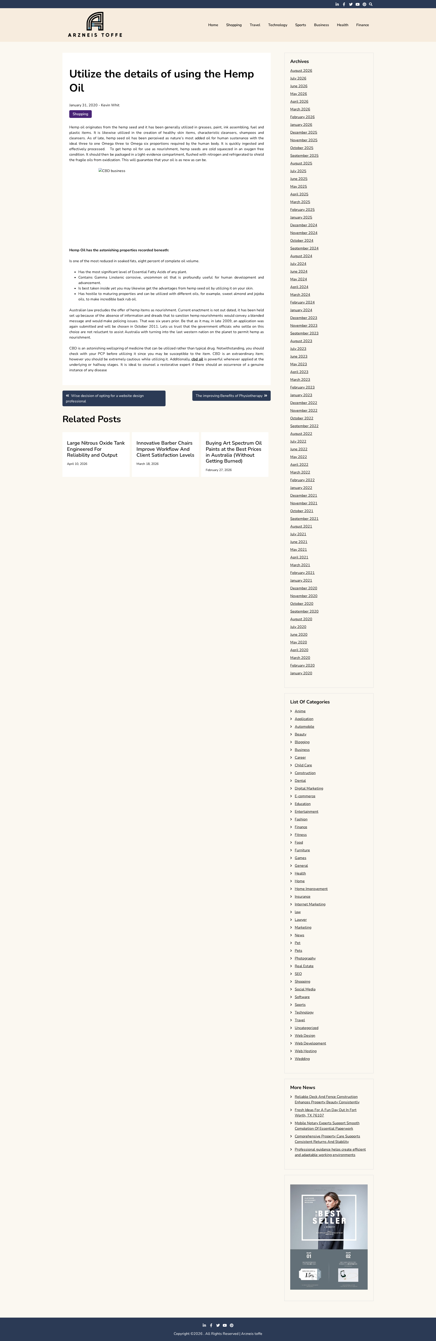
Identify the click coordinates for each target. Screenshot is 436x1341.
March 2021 (300, 565)
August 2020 (301, 619)
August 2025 (301, 163)
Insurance (302, 896)
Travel (255, 24)
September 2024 (304, 248)
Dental (300, 780)
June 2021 (298, 541)
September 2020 (304, 611)
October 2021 (301, 510)
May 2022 (298, 456)
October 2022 (301, 418)
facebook (344, 4)
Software (302, 997)
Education (303, 803)
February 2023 (302, 387)
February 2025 (302, 209)
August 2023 (301, 341)
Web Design (305, 1035)
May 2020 (298, 642)
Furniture (302, 850)
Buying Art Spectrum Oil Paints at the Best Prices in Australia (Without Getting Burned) (234, 452)
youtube (357, 4)
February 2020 (302, 665)
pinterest (364, 4)
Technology (277, 24)
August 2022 (301, 433)
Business (321, 24)
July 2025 (298, 171)
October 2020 (301, 603)
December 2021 (303, 495)
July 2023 (298, 348)
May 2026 (298, 93)
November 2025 (303, 140)
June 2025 (298, 178)
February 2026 (302, 117)
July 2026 (298, 78)
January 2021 (301, 580)
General (301, 865)
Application (304, 718)
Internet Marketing (310, 904)
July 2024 (298, 263)
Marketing (303, 927)
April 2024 (299, 286)
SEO (298, 973)
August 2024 (301, 256)
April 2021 (299, 557)
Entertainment (306, 811)
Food (299, 842)
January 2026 (301, 124)
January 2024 (301, 310)
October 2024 (301, 240)
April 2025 (299, 194)
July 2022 (298, 441)
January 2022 (301, 487)
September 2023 (304, 333)
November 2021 (303, 503)
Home (213, 24)
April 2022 (299, 464)
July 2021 (298, 534)
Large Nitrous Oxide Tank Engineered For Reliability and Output (96, 449)
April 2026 (299, 101)
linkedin (337, 4)
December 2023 (303, 317)
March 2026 (300, 109)
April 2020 (299, 650)
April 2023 (299, 371)
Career (300, 757)
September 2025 (304, 155)
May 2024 (298, 279)
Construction (305, 772)
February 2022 (302, 480)
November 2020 (303, 595)
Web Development (310, 1043)
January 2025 (301, 217)
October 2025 (301, 147)
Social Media (305, 989)
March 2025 (300, 201)
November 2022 (303, 410)
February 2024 (302, 302)
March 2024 (300, 294)
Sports (300, 24)
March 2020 (300, 657)
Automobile (304, 726)
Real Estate (304, 966)
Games (300, 857)
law (298, 912)
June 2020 (298, 634)
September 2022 (304, 426)
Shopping (234, 24)
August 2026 (301, 70)
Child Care (303, 765)
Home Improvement (311, 888)
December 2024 (303, 225)
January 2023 (301, 395)
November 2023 (303, 325)
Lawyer (301, 919)
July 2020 (298, 626)
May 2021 (298, 549)
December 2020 (303, 588)
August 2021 (301, 526)
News (299, 935)
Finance (362, 24)
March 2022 (300, 472)
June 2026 (298, 86)
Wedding (302, 1058)
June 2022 (298, 449)
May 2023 (298, 364)
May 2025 (298, 186)
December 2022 (303, 402)
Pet (297, 942)
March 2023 (300, 379)
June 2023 (298, 356)
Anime (300, 711)
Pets (298, 950)
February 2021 (302, 572)
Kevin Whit (110, 105)
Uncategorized (306, 1027)
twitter (351, 4)
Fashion (301, 819)
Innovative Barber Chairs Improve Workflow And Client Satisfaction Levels (165, 449)
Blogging (302, 742)
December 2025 (303, 132)
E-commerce (305, 796)
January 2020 (301, 673)
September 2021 (304, 518)
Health (342, 24)
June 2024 (298, 271)
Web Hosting (306, 1051)
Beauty (300, 734)
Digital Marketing (309, 788)
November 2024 (303, 232)
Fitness (301, 834)
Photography (305, 958)
